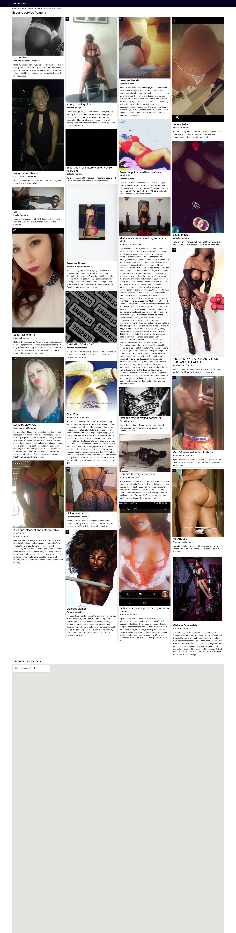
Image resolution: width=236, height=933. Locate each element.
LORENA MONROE (24, 424)
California (47, 8)
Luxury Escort (21, 57)
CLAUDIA (72, 414)
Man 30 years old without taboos (193, 452)
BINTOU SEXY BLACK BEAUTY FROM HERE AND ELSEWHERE (196, 360)
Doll (15, 211)
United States (34, 8)
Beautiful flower (76, 263)
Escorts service (19, 8)
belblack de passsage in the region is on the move (144, 610)
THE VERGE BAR (19, 3)
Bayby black (180, 234)
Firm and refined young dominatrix (141, 417)
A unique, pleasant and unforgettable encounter (36, 531)
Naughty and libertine (26, 173)
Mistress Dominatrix (185, 625)
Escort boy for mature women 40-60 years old (89, 169)
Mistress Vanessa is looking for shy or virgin (143, 240)
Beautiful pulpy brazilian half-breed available (141, 174)
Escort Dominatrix (24, 334)
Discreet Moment (77, 608)
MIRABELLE (180, 538)
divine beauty (74, 513)
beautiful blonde (129, 80)
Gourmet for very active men (137, 474)
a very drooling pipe (78, 104)
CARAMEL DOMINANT (80, 344)
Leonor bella (180, 124)
